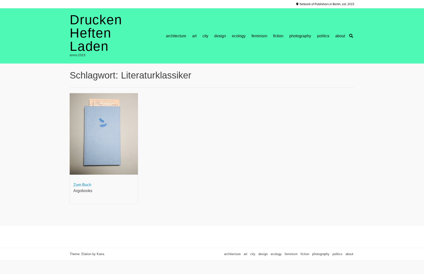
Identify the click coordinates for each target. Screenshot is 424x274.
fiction (278, 36)
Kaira (100, 254)
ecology (239, 36)
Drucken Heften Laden (96, 32)
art (194, 36)
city (205, 36)
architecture (176, 36)
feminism (259, 36)
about (340, 36)
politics (323, 36)
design (220, 36)
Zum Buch (82, 185)
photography (300, 36)
